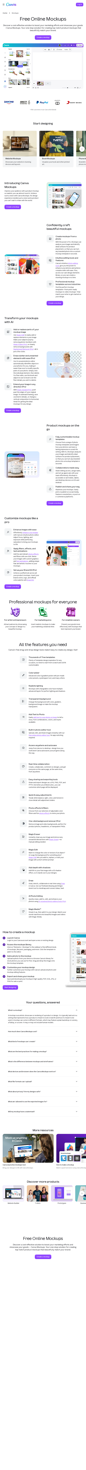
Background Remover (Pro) (23, 349)
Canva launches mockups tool (14, 1165)
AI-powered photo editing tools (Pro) (52, 901)
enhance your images (30, 532)
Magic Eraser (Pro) (20, 344)
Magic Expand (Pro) (24, 390)
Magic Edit (20, 335)
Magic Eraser (54, 839)
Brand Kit (30, 580)
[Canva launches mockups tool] (28, 1148)
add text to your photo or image (45, 717)
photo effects (33, 554)
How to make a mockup (65, 1165)
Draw (63, 883)
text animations (22, 561)
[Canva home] (11, 4)
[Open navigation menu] (3, 4)
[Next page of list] (82, 149)
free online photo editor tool (39, 735)
